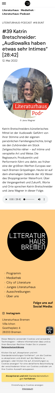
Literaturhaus (10, 10)
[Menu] (4, 3)
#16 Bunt (38, 22)
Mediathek (27, 10)
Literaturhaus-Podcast (16, 13)
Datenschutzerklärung (13, 347)
